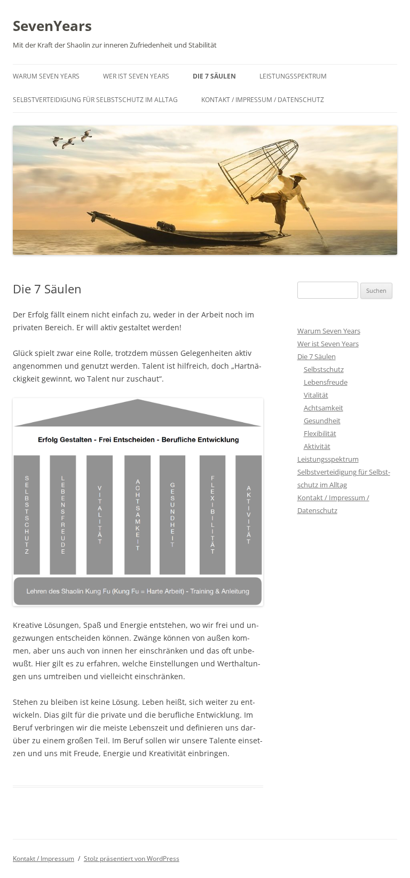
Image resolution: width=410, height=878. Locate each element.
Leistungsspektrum (293, 76)
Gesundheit (322, 420)
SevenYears (52, 25)
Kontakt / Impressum (43, 858)
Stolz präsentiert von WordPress (131, 858)
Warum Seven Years (46, 76)
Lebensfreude (326, 382)
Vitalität (316, 395)
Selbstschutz (324, 369)
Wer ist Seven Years (136, 76)
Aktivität (317, 446)
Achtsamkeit (323, 408)
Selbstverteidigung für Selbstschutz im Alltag (95, 99)
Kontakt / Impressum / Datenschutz (262, 99)
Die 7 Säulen (214, 76)
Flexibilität (320, 433)
